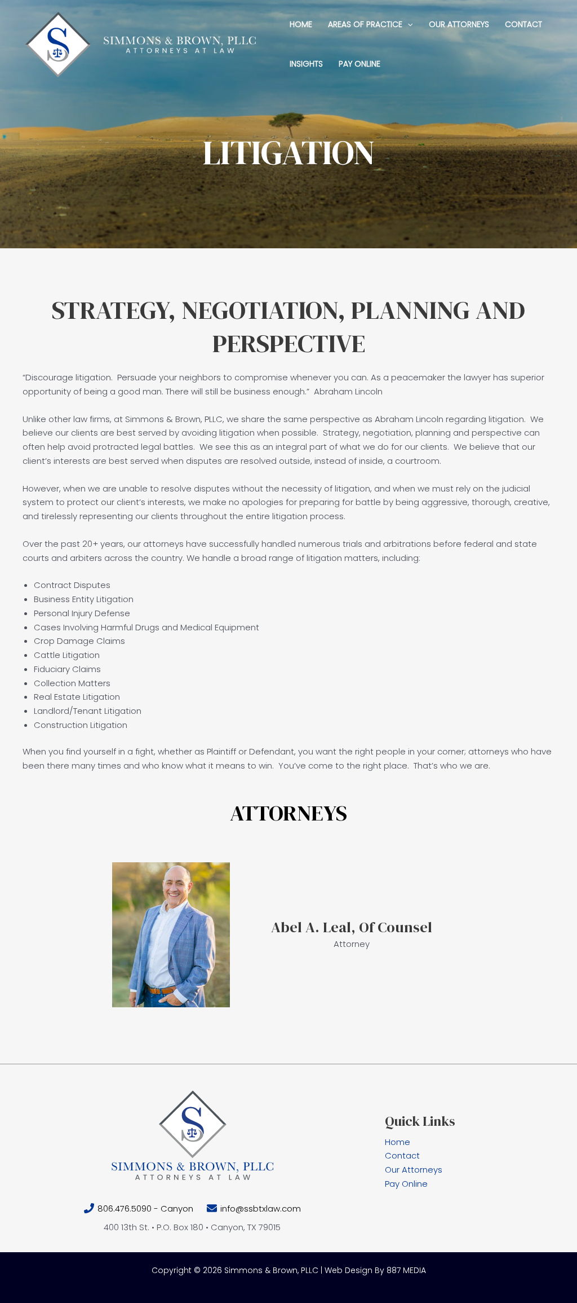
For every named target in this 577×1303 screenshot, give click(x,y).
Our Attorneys (413, 1169)
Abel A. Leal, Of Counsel (351, 927)
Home (397, 1142)
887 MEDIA (406, 1270)
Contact (402, 1155)
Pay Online (406, 1184)
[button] (407, 24)
